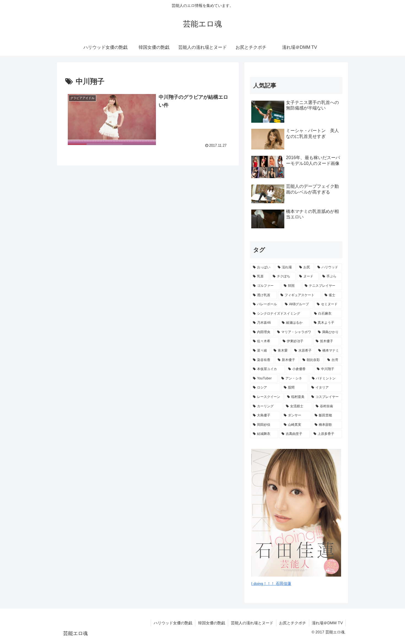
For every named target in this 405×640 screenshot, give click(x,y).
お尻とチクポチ (292, 623)
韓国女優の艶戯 (211, 623)
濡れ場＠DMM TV (327, 623)
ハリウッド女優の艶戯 (173, 623)
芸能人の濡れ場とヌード (252, 623)
